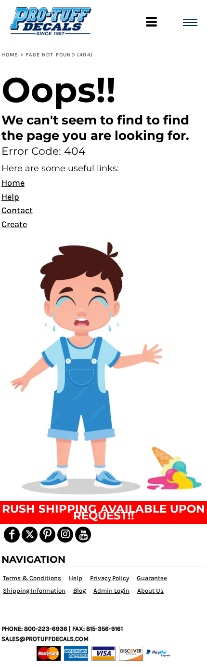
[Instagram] (65, 535)
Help (10, 196)
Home (9, 55)
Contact (17, 210)
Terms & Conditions (32, 578)
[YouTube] (83, 535)
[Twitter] (30, 535)
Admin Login (111, 590)
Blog (79, 590)
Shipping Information (34, 590)
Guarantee (152, 578)
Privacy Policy (109, 578)
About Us (150, 590)
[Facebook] (12, 535)
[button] (103, 367)
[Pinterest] (47, 535)
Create (14, 224)
